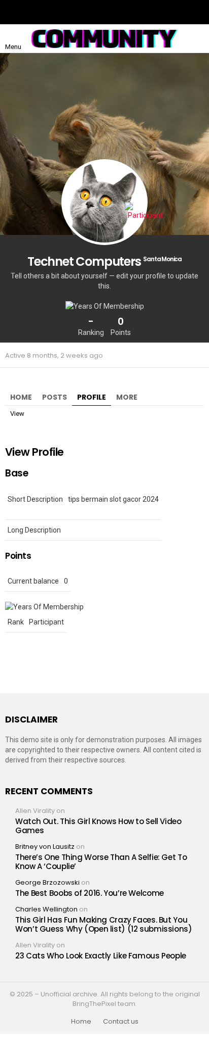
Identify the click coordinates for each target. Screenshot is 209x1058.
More (126, 397)
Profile (91, 397)
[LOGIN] (196, 38)
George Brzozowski (47, 882)
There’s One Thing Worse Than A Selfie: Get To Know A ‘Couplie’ (101, 862)
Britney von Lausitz (45, 846)
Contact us (120, 1022)
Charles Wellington (46, 909)
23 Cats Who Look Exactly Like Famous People (100, 955)
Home (21, 397)
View (17, 413)
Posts (54, 397)
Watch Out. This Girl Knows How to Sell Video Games (98, 826)
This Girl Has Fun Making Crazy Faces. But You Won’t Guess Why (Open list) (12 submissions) (103, 924)
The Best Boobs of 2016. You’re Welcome (89, 893)
